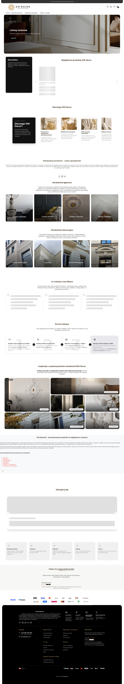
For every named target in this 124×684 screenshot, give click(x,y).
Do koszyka (47, 94)
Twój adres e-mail (46, 582)
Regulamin (65, 635)
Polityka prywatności (68, 647)
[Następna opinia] (116, 297)
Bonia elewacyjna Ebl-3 (76, 426)
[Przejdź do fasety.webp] (104, 208)
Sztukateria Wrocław (48, 659)
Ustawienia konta (47, 635)
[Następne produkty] (116, 81)
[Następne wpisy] (115, 513)
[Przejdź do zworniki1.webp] (104, 253)
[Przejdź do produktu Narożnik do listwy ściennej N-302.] (47, 75)
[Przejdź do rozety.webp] (76, 208)
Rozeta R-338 (44, 409)
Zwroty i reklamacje (67, 645)
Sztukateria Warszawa (48, 662)
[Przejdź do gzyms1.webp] (47, 253)
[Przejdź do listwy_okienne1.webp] (19, 253)
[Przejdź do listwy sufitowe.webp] (19, 208)
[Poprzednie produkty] (35, 81)
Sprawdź (13, 38)
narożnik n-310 (113, 426)
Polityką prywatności (100, 644)
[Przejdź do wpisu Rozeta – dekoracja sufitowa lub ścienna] (62, 505)
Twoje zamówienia (47, 633)
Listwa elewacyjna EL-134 (76, 409)
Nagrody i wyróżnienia (48, 649)
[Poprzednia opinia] (7, 297)
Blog (44, 652)
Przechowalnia (46, 637)
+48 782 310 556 (26, 633)
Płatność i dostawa (67, 633)
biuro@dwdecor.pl (26, 636)
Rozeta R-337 (114, 409)
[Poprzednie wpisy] (8, 513)
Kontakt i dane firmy (48, 645)
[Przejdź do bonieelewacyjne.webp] (76, 253)
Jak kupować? (66, 637)
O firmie (45, 647)
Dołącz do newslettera (48, 584)
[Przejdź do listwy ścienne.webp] (47, 208)
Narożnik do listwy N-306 (111, 392)
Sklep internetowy (61, 676)
